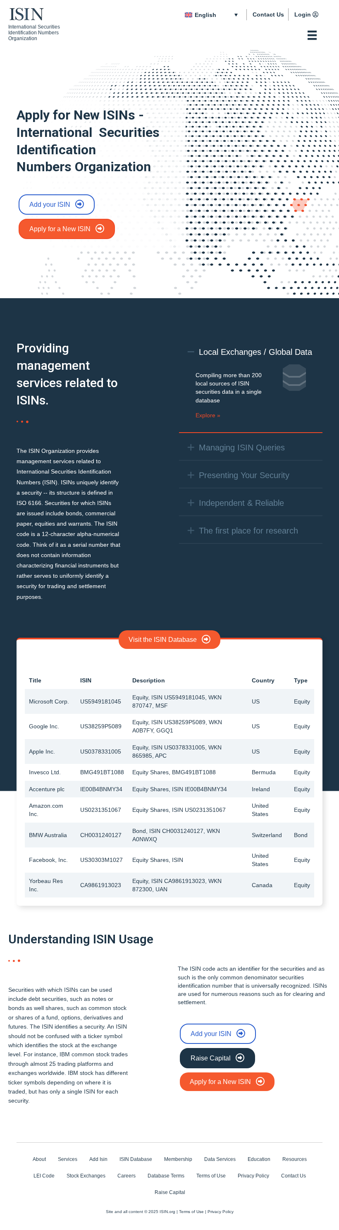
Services (67, 1159)
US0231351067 (100, 809)
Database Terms (166, 1176)
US (256, 701)
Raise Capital (170, 1192)
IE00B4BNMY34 (101, 789)
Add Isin (98, 1159)
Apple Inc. (42, 751)
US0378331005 (100, 751)
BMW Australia (48, 835)
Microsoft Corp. (49, 701)
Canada (262, 885)
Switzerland (267, 835)
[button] (191, 352)
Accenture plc (46, 789)
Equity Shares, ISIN (157, 860)
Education (259, 1159)
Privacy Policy (253, 1176)
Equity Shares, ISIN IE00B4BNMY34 (179, 789)
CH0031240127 (101, 835)
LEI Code (44, 1176)
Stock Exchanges (86, 1176)
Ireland (261, 789)
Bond (301, 835)
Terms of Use (211, 1176)
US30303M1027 (101, 860)
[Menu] (312, 35)
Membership (178, 1159)
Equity (302, 701)
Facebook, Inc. (48, 860)
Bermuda (264, 772)
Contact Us (268, 14)
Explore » (208, 415)
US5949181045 (100, 701)
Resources (294, 1159)
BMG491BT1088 (102, 772)
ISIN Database (135, 1159)
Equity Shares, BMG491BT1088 (174, 772)
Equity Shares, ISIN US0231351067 (179, 809)
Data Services (220, 1159)
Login (302, 14)
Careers (126, 1176)
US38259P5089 (101, 726)
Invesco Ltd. (45, 772)
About (39, 1159)
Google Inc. (44, 726)
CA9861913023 (100, 885)
